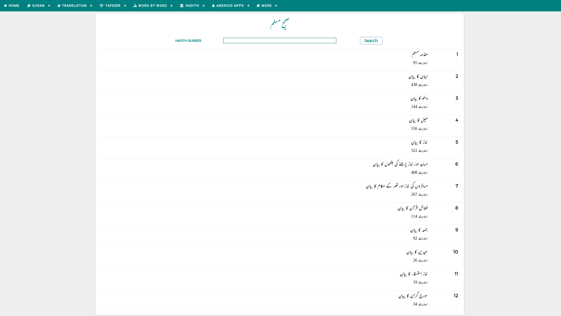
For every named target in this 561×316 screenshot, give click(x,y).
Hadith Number (188, 40)
